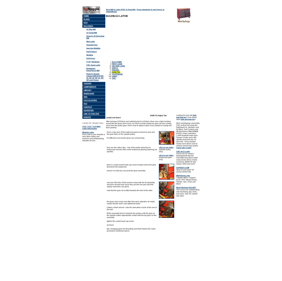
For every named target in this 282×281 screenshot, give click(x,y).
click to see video (166, 148)
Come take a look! (183, 148)
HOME (86, 16)
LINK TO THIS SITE (91, 114)
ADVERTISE (89, 110)
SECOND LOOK (118, 66)
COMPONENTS (90, 87)
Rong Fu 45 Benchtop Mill (95, 37)
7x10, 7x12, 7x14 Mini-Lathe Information (91, 128)
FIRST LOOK (117, 64)
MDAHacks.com (183, 176)
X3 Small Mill (91, 33)
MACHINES (88, 26)
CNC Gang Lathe (93, 65)
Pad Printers (91, 52)
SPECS (115, 68)
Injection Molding (93, 48)
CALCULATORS (90, 100)
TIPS (85, 97)
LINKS (114, 76)
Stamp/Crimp (91, 45)
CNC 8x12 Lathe (183, 152)
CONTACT (88, 107)
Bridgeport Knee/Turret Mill (92, 70)
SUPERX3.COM (182, 168)
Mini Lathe (90, 42)
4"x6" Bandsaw (92, 62)
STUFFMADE (117, 74)
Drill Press (90, 58)
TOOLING (87, 83)
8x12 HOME (117, 62)
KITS (86, 23)
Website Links (88, 132)
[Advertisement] (130, 39)
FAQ (85, 104)
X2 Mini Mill (91, 29)
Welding (89, 55)
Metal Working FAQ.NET (186, 188)
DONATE (87, 117)
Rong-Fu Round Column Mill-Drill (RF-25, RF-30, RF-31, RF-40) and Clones (95, 77)
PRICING (115, 70)
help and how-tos (186, 116)
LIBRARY (88, 90)
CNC (114, 78)
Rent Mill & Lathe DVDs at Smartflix (121, 10)
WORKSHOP (89, 94)
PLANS (87, 19)
